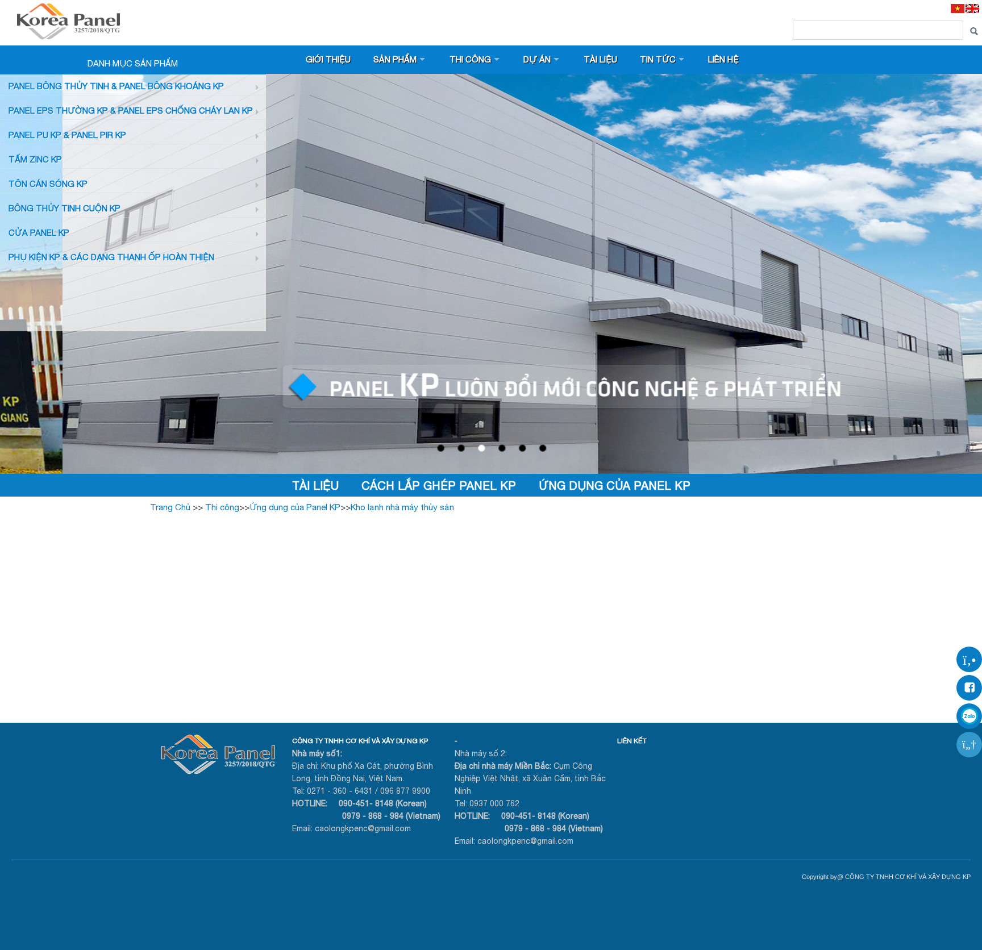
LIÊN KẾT (632, 741)
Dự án (537, 59)
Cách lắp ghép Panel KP (438, 485)
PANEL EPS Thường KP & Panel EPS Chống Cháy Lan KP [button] (131, 110)
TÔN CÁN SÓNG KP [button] (48, 184)
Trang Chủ (170, 507)
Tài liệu (600, 59)
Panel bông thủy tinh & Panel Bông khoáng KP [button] (116, 86)
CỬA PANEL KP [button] (39, 233)
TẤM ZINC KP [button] (35, 159)
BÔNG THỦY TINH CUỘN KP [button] (64, 208)
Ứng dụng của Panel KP (614, 485)
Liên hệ (723, 59)
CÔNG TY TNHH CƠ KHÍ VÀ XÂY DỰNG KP (360, 741)
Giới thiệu (328, 59)
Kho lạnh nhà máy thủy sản (402, 507)
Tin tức (658, 59)
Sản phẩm (395, 59)
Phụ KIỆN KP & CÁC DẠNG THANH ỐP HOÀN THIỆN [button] (111, 257)
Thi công (470, 59)
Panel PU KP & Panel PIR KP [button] (67, 135)
